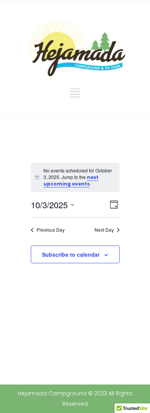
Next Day (104, 230)
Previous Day (51, 230)
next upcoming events (70, 180)
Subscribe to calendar (71, 254)
